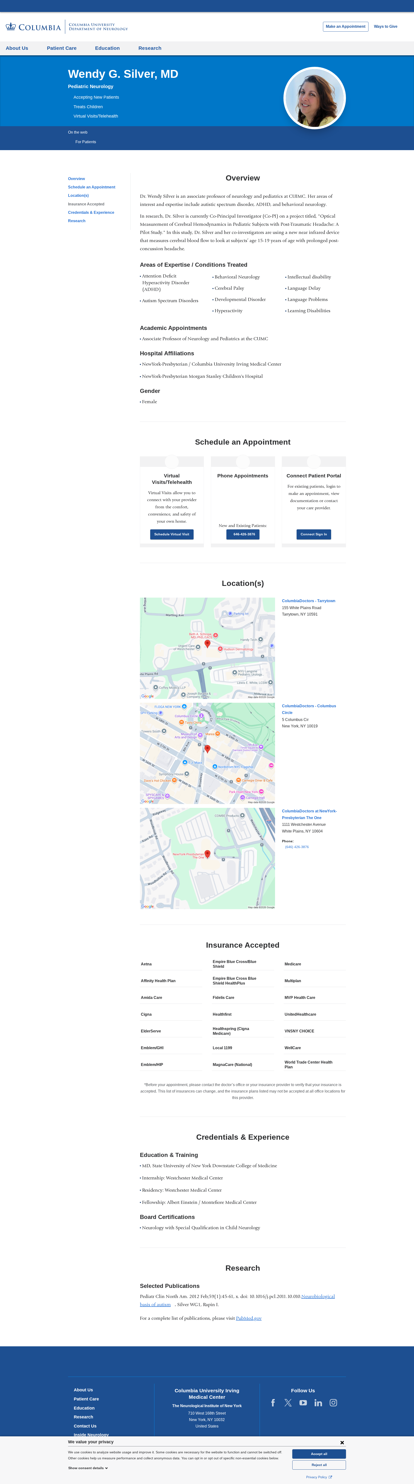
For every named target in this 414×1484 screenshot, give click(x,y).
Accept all (319, 1454)
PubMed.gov (250, 1318)
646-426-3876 (244, 534)
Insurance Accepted (86, 204)
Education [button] (107, 48)
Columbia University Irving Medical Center (207, 5)
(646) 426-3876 (297, 847)
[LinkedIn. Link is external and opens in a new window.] (318, 1403)
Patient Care (86, 1399)
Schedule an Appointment (91, 187)
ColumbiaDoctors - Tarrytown (308, 601)
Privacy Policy (317, 1477)
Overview (76, 179)
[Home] (67, 27)
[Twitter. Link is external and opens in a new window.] (288, 1403)
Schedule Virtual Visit (171, 534)
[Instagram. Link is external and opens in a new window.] (333, 1403)
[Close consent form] (342, 1442)
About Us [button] (17, 48)
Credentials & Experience (91, 212)
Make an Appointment (345, 26)
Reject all (319, 1465)
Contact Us (85, 1426)
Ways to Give (385, 26)
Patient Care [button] (62, 48)
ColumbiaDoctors (276, 1361)
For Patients (85, 142)
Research (77, 221)
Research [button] (149, 48)
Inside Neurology (93, 1435)
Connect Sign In (314, 534)
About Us (83, 1390)
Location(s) (78, 195)
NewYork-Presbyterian (207, 1362)
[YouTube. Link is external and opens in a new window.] (303, 1403)
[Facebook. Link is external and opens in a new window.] (273, 1403)
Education (84, 1408)
